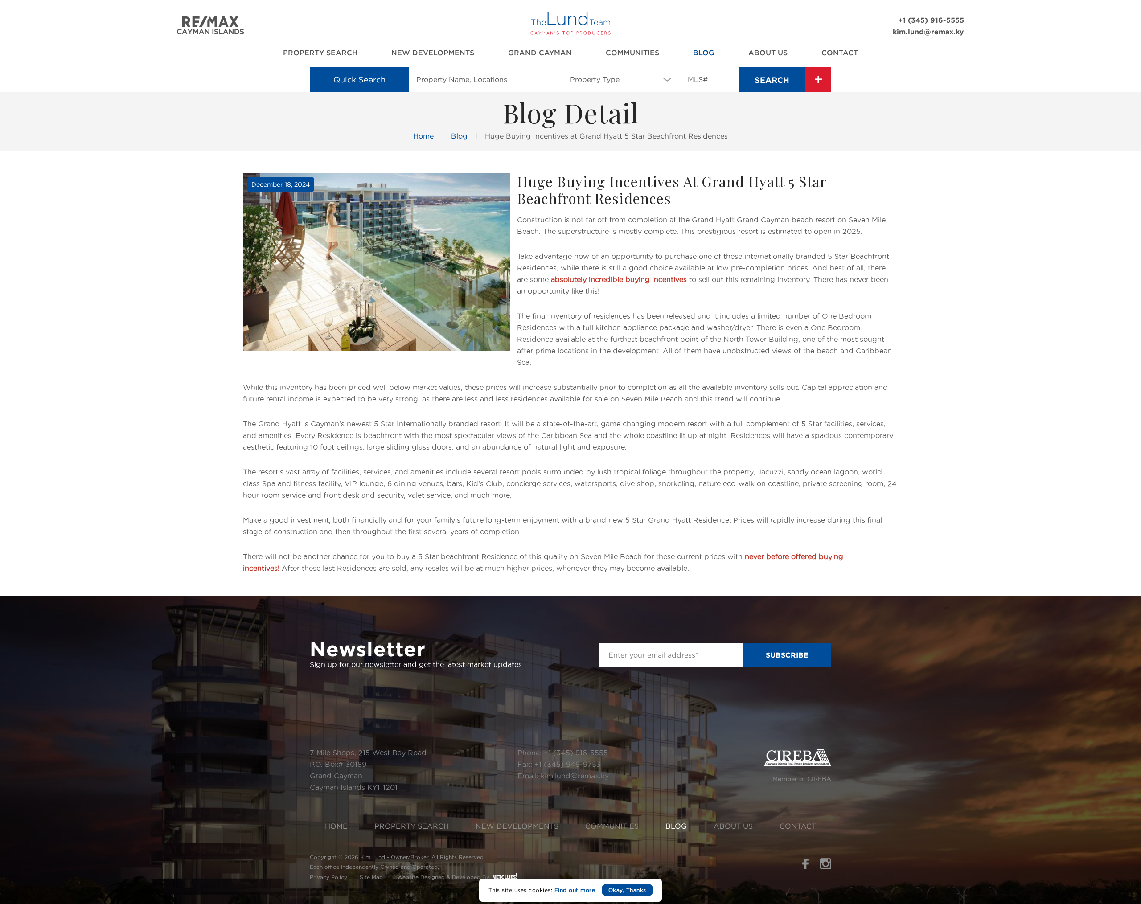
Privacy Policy (328, 877)
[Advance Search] (818, 79)
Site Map (371, 877)
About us (768, 53)
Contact (839, 53)
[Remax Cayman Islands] (210, 32)
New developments (432, 53)
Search (772, 79)
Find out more (574, 890)
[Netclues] (505, 876)
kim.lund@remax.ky (928, 32)
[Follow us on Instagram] (825, 867)
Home (423, 136)
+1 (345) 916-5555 (931, 20)
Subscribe (787, 655)
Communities (632, 53)
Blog (703, 53)
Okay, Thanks (627, 890)
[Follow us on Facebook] (805, 867)
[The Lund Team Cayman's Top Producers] (570, 35)
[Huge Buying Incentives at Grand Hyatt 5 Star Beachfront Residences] (376, 262)
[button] (621, 78)
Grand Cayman (540, 53)
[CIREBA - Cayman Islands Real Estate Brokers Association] (797, 764)
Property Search (320, 53)
